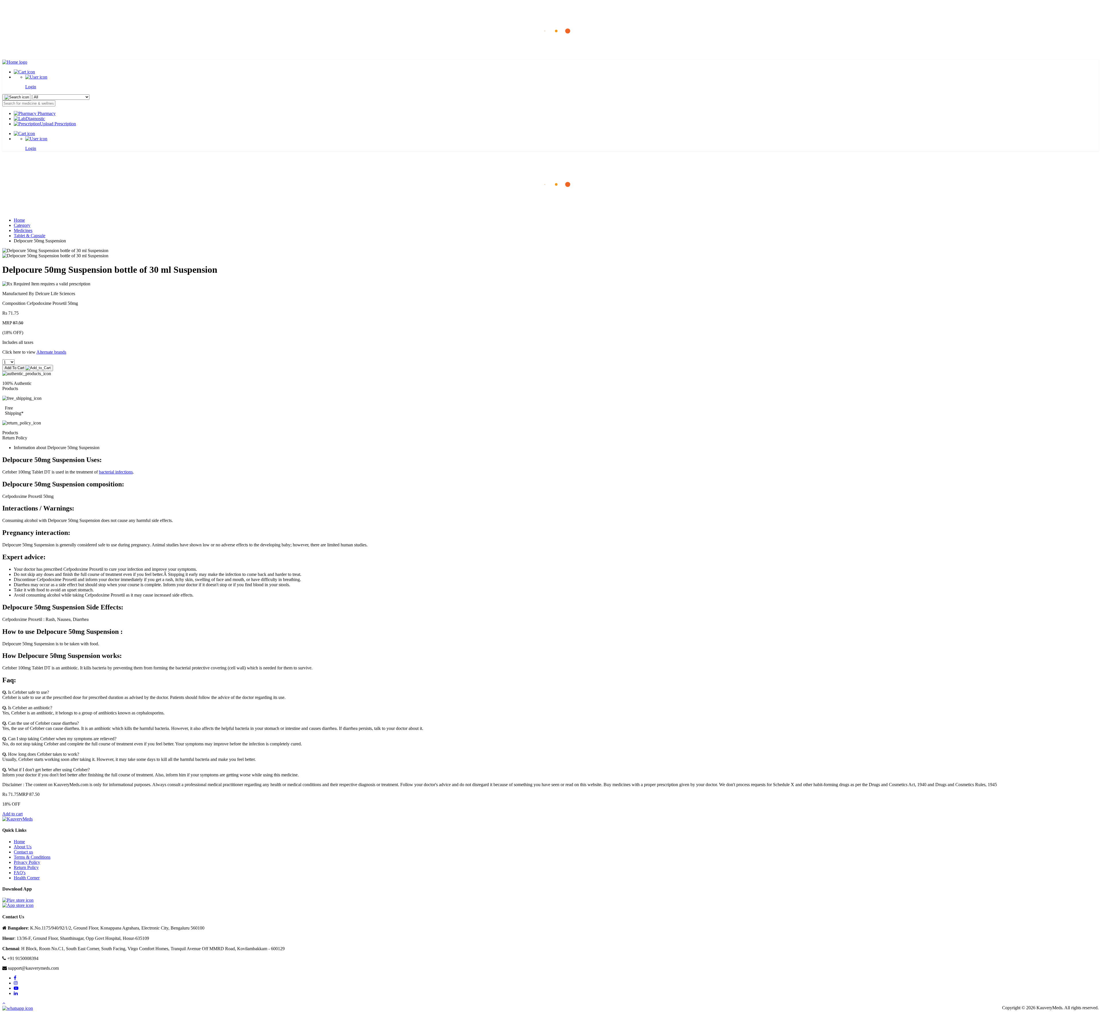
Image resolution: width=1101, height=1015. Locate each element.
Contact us (23, 852)
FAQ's (20, 872)
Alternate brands (51, 352)
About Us (23, 846)
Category (22, 225)
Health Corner (27, 877)
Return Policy (26, 867)
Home (19, 220)
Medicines (23, 230)
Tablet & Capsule (29, 235)
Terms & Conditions (32, 857)
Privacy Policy (27, 862)
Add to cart (12, 813)
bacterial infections (116, 471)
